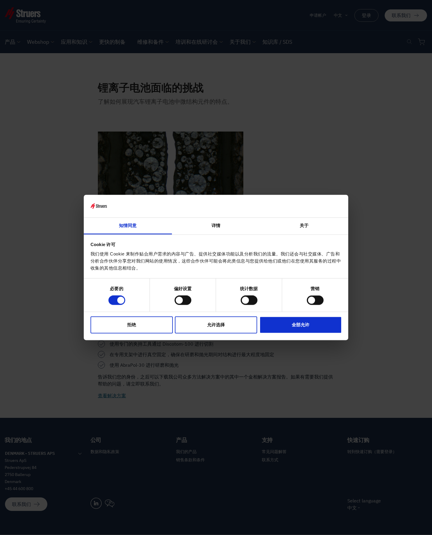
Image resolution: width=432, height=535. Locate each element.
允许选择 (216, 324)
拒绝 (131, 324)
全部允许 (300, 324)
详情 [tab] (216, 225)
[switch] (183, 300)
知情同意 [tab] (128, 225)
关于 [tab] (304, 225)
